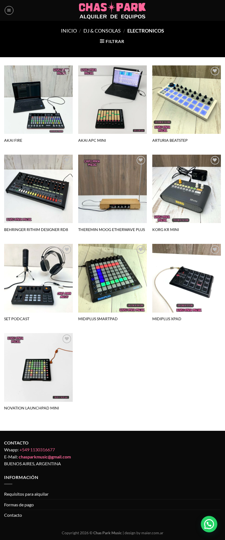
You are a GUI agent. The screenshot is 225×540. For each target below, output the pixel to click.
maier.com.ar (152, 532)
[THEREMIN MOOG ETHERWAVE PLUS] (112, 189)
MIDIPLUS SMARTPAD (98, 318)
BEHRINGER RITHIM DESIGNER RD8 (36, 229)
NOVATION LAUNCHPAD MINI (31, 408)
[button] (209, 524)
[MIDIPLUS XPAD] (186, 278)
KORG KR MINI (165, 229)
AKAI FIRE (13, 140)
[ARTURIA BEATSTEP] (186, 99)
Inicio (69, 31)
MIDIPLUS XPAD (166, 318)
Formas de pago (19, 504)
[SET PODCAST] (38, 278)
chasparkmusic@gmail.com (45, 456)
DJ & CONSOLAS (102, 31)
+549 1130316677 (37, 449)
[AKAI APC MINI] (112, 99)
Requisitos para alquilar (26, 493)
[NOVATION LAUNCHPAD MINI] (38, 367)
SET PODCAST (16, 318)
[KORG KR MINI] (186, 189)
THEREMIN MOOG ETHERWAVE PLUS (111, 229)
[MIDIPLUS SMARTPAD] (112, 278)
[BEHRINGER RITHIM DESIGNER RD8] (38, 189)
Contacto (13, 515)
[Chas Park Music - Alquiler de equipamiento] (113, 10)
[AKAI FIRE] (38, 99)
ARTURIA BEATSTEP (170, 140)
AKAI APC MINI (92, 140)
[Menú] (9, 10)
